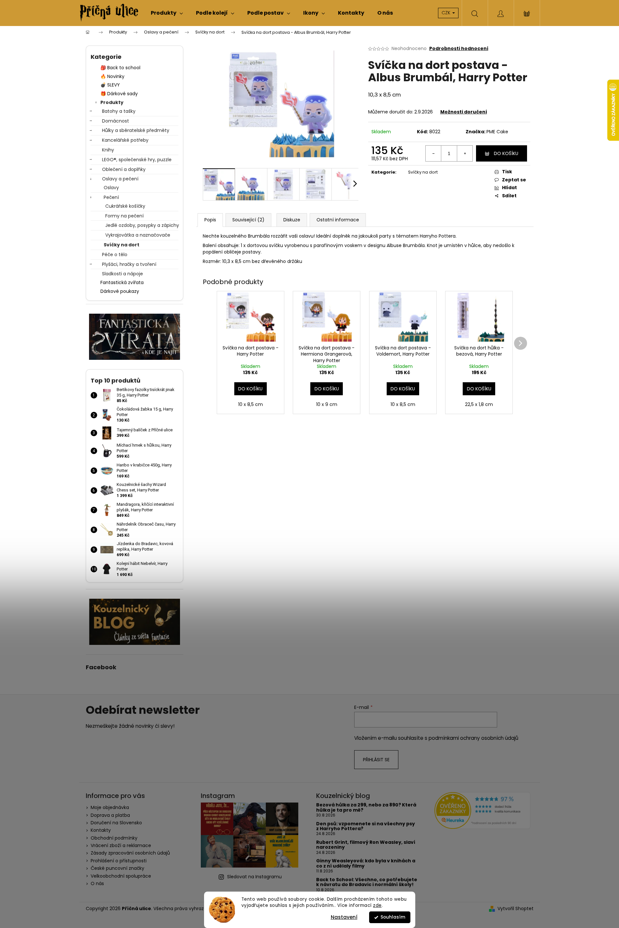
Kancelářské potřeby (125, 140)
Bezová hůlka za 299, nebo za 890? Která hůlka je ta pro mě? (366, 808)
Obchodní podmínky (114, 838)
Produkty (111, 102)
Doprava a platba (110, 815)
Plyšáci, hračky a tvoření (129, 264)
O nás (97, 883)
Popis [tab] (210, 219)
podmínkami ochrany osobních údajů (473, 738)
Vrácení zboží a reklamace (121, 845)
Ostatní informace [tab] (337, 219)
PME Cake (497, 131)
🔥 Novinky (112, 76)
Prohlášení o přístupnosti (119, 860)
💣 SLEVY (110, 85)
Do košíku (506, 153)
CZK (447, 12)
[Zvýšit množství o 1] (464, 153)
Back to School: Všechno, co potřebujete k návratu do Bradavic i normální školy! (366, 882)
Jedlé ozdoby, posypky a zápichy (141, 225)
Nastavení (344, 917)
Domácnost (115, 121)
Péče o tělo (114, 254)
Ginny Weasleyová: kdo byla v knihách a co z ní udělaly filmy (365, 863)
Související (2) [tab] (248, 219)
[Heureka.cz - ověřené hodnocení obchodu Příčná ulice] (482, 810)
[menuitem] (166, 13)
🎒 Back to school (120, 67)
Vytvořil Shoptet (515, 909)
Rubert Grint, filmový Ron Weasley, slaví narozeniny (365, 845)
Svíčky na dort (121, 245)
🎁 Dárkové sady (119, 93)
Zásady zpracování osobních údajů (130, 853)
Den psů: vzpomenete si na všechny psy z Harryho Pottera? (365, 826)
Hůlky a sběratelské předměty (135, 130)
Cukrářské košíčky (125, 206)
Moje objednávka (110, 807)
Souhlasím (392, 917)
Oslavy (111, 187)
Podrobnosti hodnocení (458, 49)
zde (377, 905)
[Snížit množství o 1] (433, 153)
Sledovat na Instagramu (254, 876)
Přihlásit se (376, 759)
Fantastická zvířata (122, 282)
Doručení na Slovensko (116, 822)
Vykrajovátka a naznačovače (137, 235)
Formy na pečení (124, 216)
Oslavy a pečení (120, 179)
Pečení (111, 197)
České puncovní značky (117, 868)
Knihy (108, 150)
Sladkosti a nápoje (122, 273)
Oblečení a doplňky (124, 169)
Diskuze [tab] (291, 219)
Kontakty (101, 830)
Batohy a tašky (118, 111)
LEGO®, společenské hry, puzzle (137, 159)
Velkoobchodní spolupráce (121, 876)
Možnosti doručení (463, 112)
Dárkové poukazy (119, 291)
